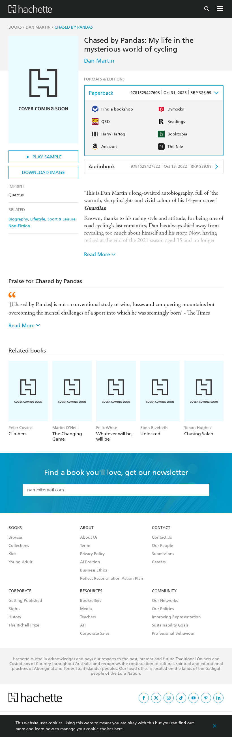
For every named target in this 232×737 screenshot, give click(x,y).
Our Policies (163, 609)
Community (164, 591)
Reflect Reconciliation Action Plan (111, 579)
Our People (162, 546)
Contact (161, 528)
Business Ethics (93, 570)
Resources (91, 591)
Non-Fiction (19, 226)
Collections (18, 546)
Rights (14, 609)
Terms (85, 546)
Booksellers (90, 601)
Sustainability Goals (170, 625)
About (87, 528)
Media (86, 609)
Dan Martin (99, 60)
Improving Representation (176, 617)
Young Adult (20, 562)
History (14, 617)
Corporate (19, 591)
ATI (83, 625)
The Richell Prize (23, 625)
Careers (159, 562)
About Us (88, 538)
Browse (15, 538)
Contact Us (162, 538)
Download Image (43, 172)
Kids (12, 554)
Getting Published (25, 601)
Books (15, 528)
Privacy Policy (92, 554)
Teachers (88, 617)
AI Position (90, 562)
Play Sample (47, 157)
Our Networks (165, 601)
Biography (18, 219)
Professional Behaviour (173, 634)
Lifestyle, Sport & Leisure (53, 219)
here (118, 729)
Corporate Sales (94, 634)
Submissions (163, 554)
